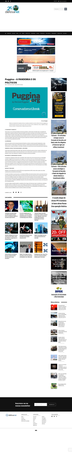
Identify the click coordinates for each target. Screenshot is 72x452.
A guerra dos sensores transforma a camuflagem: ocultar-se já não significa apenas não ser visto (62, 367)
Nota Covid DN (17, 84)
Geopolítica (27, 33)
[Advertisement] (36, 21)
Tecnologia (42, 33)
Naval (17, 33)
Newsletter (59, 33)
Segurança (33, 33)
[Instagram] (10, 1)
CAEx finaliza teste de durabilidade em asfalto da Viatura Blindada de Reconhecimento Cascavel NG (62, 349)
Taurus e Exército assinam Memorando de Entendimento (62, 331)
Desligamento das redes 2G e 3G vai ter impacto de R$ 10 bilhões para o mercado (40, 256)
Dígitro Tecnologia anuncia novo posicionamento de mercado (40, 236)
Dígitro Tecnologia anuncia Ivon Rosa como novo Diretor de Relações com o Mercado (26, 256)
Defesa (37, 33)
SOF (20, 33)
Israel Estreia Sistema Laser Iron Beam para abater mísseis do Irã (26, 236)
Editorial (65, 33)
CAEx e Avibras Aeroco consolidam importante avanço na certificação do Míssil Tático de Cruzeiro (62, 358)
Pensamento (54, 33)
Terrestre (9, 33)
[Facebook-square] (51, 416)
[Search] (65, 9)
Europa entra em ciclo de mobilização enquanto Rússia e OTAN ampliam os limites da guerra (62, 324)
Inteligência (48, 33)
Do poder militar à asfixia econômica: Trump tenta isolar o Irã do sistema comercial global (62, 340)
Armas (23, 33)
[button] (13, 192)
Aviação (13, 33)
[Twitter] (8, 1)
